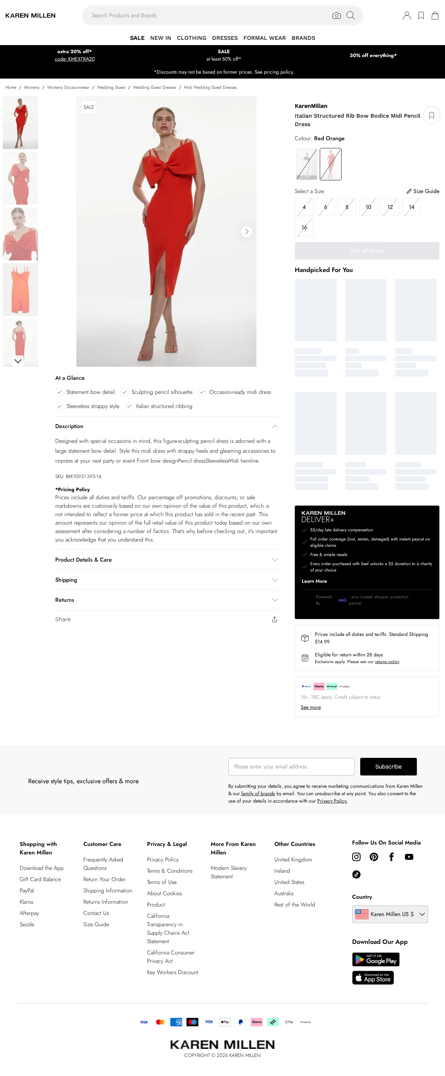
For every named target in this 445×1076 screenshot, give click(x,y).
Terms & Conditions (169, 871)
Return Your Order (104, 879)
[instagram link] (356, 857)
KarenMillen (311, 106)
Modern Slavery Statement (229, 872)
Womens (31, 87)
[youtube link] (409, 857)
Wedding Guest (111, 87)
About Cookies (164, 893)
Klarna (26, 902)
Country (362, 897)
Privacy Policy (163, 859)
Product (156, 905)
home (11, 87)
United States (289, 882)
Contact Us (96, 913)
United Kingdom (293, 859)
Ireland (282, 871)
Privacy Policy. (332, 800)
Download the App (42, 868)
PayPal (27, 890)
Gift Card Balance (40, 879)
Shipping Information (107, 890)
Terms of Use (162, 882)
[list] (166, 231)
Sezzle (27, 924)
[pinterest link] (374, 857)
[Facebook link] (391, 857)
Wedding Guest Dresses (154, 87)
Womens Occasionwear (68, 87)
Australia (283, 893)
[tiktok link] (356, 874)
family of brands (258, 793)
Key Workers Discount (172, 972)
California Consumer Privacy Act (171, 956)
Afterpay (29, 913)
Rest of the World (294, 905)
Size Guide (96, 924)
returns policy (387, 661)
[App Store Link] (376, 968)
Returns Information (105, 902)
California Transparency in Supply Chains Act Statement (168, 928)
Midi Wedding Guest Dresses (210, 87)
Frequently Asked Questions (103, 863)
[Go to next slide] (246, 231)
